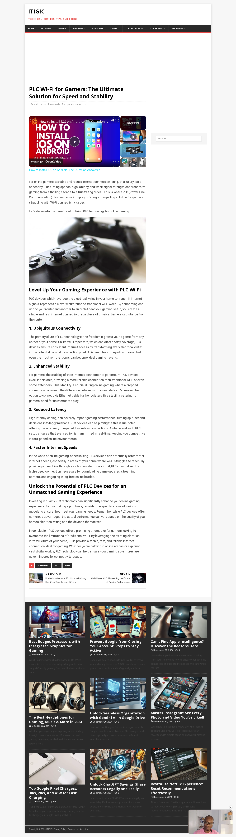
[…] (69, 815)
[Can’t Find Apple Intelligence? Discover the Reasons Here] (179, 635)
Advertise (84, 829)
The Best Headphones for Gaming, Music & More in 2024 (55, 719)
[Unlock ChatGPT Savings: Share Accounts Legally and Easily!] (118, 778)
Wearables (97, 28)
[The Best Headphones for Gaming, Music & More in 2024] (57, 711)
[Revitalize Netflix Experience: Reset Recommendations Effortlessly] (179, 778)
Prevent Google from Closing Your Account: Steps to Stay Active (115, 646)
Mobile (62, 28)
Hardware (78, 28)
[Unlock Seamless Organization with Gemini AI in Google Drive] (118, 707)
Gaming (114, 28)
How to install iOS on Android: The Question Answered (74, 121)
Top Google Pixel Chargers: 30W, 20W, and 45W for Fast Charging (53, 793)
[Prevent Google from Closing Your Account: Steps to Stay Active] (118, 635)
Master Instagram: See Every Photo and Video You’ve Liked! (177, 715)
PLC (57, 565)
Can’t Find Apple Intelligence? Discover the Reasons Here (177, 643)
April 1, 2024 (40, 104)
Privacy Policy (60, 829)
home (31, 28)
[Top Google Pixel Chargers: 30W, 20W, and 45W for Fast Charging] (57, 782)
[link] (34, 121)
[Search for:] (178, 139)
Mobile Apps (156, 28)
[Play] (133, 136)
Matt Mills (55, 104)
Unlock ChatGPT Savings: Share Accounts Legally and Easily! (118, 786)
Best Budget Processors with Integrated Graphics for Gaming (54, 646)
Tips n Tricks (133, 28)
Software (177, 28)
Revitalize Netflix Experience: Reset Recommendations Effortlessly (177, 788)
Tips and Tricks (73, 104)
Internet (46, 28)
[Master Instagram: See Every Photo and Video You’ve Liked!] (179, 707)
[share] (113, 120)
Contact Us (73, 829)
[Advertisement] (118, 57)
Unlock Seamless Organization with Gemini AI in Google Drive (117, 715)
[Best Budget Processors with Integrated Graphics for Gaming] (57, 635)
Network (43, 565)
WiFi (67, 565)
